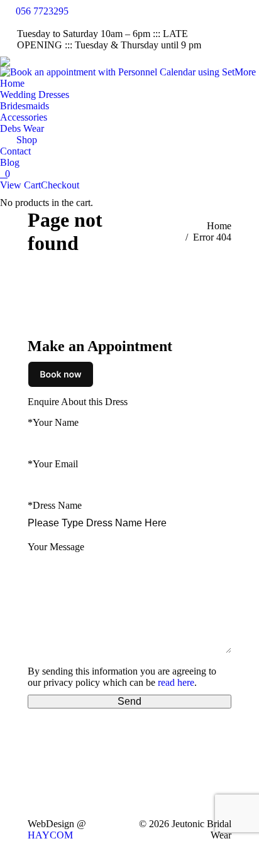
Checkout (60, 185)
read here (176, 682)
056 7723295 (42, 11)
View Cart (20, 185)
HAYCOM (50, 835)
